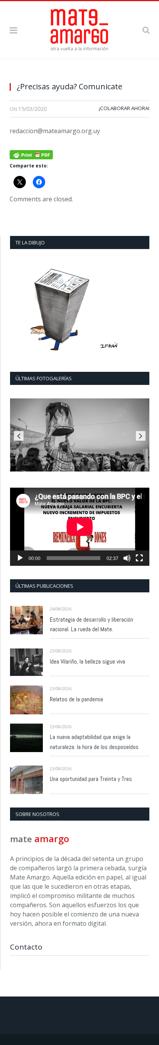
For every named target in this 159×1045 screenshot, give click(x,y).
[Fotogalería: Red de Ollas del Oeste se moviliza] (79, 435)
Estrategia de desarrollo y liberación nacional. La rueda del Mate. (91, 624)
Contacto (26, 947)
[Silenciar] (127, 558)
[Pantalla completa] (139, 558)
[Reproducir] (20, 558)
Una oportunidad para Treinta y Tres (91, 779)
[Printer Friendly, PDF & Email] (31, 153)
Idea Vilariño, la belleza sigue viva (87, 661)
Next (140, 436)
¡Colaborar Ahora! (124, 108)
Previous (19, 436)
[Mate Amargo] (79, 28)
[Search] (145, 30)
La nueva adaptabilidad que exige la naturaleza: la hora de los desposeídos (94, 742)
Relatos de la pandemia (76, 699)
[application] (79, 527)
